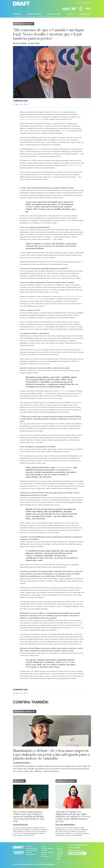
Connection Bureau (64, 467)
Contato (59, 856)
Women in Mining (76, 627)
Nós (58, 846)
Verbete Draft (45, 856)
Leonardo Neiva (21, 763)
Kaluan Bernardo (65, 825)
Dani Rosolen (20, 825)
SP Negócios (63, 391)
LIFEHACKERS (17, 14)
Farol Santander (41, 486)
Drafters (44, 850)
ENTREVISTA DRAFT (85, 14)
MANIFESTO (60, 850)
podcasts (65, 131)
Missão (59, 848)
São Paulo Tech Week (74, 165)
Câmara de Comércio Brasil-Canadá (31, 119)
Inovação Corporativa (48, 852)
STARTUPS (70, 14)
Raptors (67, 662)
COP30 (43, 846)
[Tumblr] (22, 104)
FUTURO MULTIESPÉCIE (47, 848)
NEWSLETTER (81, 3)
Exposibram (79, 623)
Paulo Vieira (19, 43)
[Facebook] (14, 104)
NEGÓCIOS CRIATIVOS (54, 14)
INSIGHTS (43, 854)
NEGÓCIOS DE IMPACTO (34, 14)
